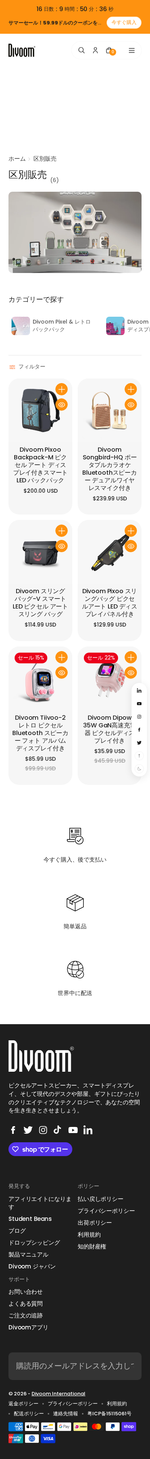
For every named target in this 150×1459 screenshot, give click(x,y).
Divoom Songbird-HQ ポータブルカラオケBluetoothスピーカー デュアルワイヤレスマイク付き (109, 469)
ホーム (17, 159)
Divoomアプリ (28, 1327)
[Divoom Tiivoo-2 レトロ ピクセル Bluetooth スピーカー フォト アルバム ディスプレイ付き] (40, 678)
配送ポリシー (29, 1414)
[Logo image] (21, 50)
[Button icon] (61, 389)
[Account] (95, 50)
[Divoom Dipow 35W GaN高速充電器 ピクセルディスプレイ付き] (110, 678)
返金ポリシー (23, 1404)
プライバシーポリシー (106, 1211)
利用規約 (89, 1234)
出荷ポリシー (95, 1223)
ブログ (17, 1231)
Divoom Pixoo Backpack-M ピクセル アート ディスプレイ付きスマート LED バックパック (40, 465)
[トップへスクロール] (139, 756)
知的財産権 (92, 1246)
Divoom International (58, 1393)
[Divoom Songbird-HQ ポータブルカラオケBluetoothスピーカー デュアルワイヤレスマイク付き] (110, 410)
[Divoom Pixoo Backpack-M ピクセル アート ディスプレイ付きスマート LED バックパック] (40, 410)
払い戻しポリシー (100, 1199)
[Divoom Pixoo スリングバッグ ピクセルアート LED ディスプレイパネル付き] (110, 552)
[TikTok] (58, 1130)
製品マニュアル (28, 1254)
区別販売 (45, 159)
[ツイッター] (28, 1130)
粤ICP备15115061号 (109, 1414)
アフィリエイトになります (39, 1203)
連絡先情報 (65, 1414)
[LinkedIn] (88, 1130)
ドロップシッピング (34, 1243)
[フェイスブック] (13, 1130)
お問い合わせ (25, 1292)
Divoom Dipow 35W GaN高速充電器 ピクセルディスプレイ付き (109, 729)
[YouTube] (73, 1130)
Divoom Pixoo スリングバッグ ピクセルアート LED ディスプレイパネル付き (109, 602)
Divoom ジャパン (31, 1266)
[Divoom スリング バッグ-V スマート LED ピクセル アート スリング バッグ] (40, 552)
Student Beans (30, 1219)
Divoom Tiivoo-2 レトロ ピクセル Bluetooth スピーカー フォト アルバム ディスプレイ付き (40, 733)
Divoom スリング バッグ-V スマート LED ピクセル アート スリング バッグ (40, 602)
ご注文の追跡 (25, 1315)
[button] (28, 367)
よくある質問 (25, 1303)
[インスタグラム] (43, 1130)
